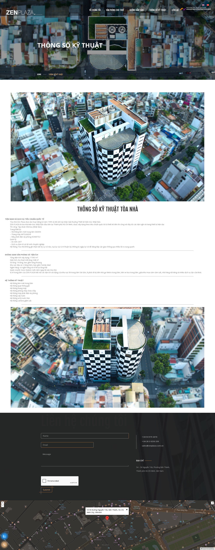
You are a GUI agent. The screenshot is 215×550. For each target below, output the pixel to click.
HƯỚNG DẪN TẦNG (137, 10)
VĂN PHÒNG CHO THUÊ (115, 10)
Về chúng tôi (95, 10)
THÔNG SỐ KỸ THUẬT (157, 10)
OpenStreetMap (208, 549)
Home (39, 74)
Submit (46, 489)
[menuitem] (203, 4)
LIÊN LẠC (175, 10)
